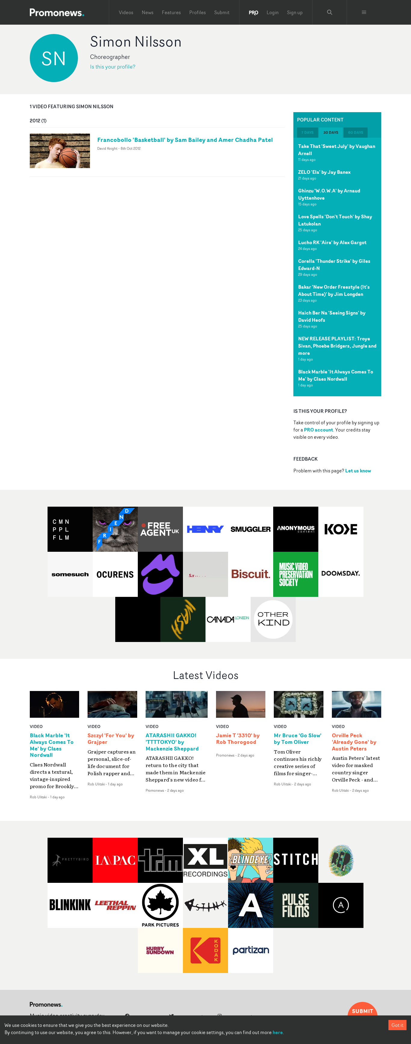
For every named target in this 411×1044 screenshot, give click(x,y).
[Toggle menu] (364, 12)
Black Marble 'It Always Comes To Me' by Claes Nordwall (335, 375)
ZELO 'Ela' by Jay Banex (324, 172)
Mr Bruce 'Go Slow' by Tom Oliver (297, 738)
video (36, 726)
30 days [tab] (330, 132)
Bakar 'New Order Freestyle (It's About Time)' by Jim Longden (334, 290)
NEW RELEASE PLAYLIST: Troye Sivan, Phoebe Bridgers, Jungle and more (337, 346)
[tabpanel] (337, 267)
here (278, 1032)
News (147, 12)
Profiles (197, 12)
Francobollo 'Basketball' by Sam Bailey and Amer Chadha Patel (185, 139)
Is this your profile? (112, 66)
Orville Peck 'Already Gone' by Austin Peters (354, 742)
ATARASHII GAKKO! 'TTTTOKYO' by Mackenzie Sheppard (172, 742)
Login (273, 12)
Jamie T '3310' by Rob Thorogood (238, 738)
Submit (222, 12)
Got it (397, 1025)
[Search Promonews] (329, 12)
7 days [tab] (307, 132)
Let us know (358, 470)
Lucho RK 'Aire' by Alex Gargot (332, 242)
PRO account (318, 429)
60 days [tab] (355, 132)
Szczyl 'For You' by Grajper (111, 738)
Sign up (295, 12)
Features (171, 12)
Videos (126, 12)
